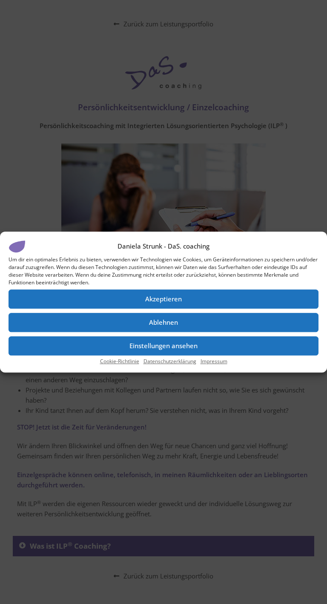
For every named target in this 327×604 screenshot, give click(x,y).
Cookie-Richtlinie (119, 361)
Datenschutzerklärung (169, 361)
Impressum (214, 361)
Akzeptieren (163, 299)
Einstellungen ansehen (163, 345)
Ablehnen (163, 322)
